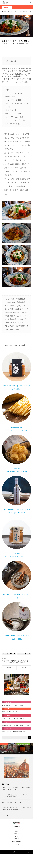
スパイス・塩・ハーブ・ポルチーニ (16, 661)
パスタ (10, 662)
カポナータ (5, 815)
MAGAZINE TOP (16, 829)
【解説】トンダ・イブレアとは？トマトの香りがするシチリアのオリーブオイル (16, 788)
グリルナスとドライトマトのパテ (18, 660)
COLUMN (16, 834)
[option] (8, 748)
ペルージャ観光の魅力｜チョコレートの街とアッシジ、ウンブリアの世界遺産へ (15, 795)
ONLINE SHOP (16, 826)
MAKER (16, 831)
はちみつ (15, 662)
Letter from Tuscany (16, 841)
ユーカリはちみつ (21, 662)
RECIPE (6, 7)
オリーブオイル (7, 660)
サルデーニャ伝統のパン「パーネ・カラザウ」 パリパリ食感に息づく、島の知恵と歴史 (16, 808)
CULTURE (16, 838)
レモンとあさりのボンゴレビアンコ (11, 802)
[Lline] (14, 654)
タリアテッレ (22, 661)
